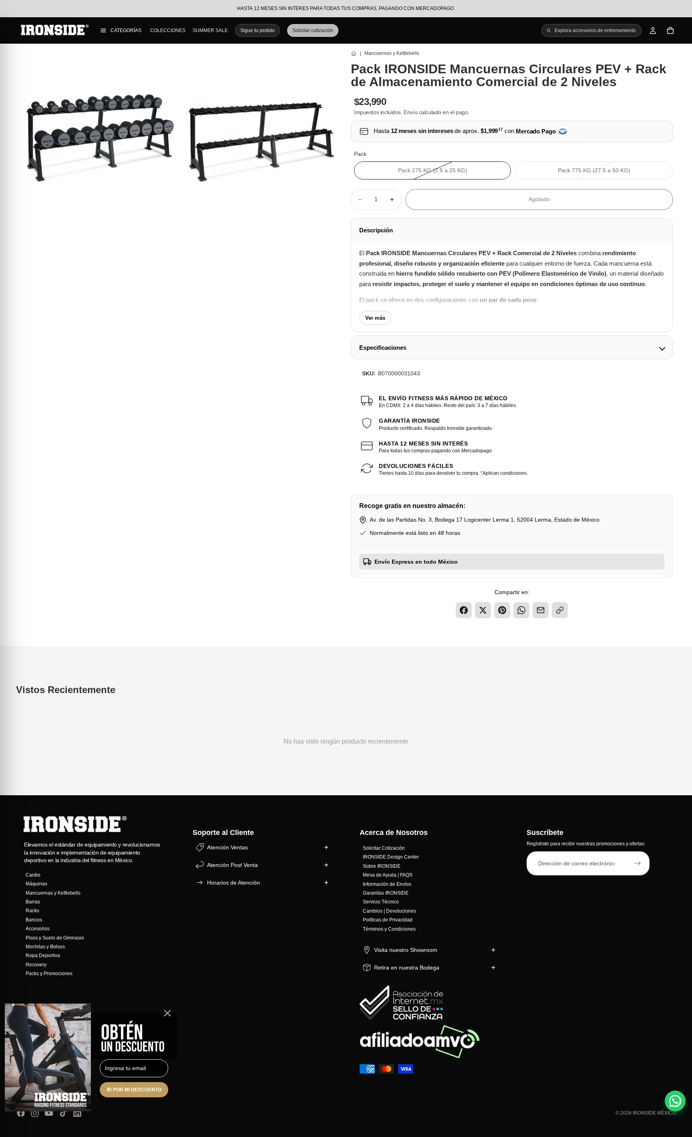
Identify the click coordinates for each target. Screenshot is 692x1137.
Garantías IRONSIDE (385, 893)
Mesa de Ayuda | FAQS (387, 875)
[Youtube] (49, 1113)
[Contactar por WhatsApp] (675, 1101)
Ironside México (654, 1113)
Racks (32, 910)
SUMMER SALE (210, 30)
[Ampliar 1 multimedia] (99, 130)
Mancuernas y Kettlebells (53, 893)
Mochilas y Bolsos (45, 947)
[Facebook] (21, 1113)
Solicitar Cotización (384, 848)
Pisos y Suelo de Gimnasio (55, 938)
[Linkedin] (77, 1113)
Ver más (375, 318)
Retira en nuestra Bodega (406, 967)
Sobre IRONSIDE (381, 866)
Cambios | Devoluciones (389, 911)
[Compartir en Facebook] (464, 610)
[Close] (167, 1013)
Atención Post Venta (232, 865)
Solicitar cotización (312, 30)
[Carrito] (670, 30)
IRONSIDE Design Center (391, 857)
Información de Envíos (387, 884)
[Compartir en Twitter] (483, 610)
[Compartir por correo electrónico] (541, 610)
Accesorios (38, 928)
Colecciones (167, 30)
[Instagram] (35, 1113)
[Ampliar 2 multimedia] (261, 130)
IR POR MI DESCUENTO (134, 1090)
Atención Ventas (227, 847)
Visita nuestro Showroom (405, 950)
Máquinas (36, 884)
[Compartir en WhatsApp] (521, 610)
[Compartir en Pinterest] (502, 610)
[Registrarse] (637, 863)
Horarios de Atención (233, 882)
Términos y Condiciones (389, 929)
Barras (33, 902)
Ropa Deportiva (43, 955)
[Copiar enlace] (560, 610)
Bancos (34, 920)
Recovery (36, 965)
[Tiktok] (63, 1113)
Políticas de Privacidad (387, 920)
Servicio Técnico (381, 902)
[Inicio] (354, 53)
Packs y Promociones (49, 973)
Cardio (33, 875)
